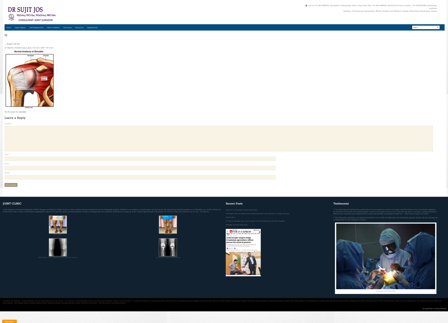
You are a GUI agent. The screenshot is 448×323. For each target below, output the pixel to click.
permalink (22, 112)
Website (7, 173)
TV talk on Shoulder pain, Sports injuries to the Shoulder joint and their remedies (255, 221)
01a (6, 112)
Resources (79, 28)
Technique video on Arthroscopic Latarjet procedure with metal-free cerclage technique (257, 213)
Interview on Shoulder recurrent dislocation (241, 210)
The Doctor (67, 28)
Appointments (92, 28)
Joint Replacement (36, 28)
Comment (8, 124)
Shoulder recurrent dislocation (237, 225)
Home (9, 28)
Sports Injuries (20, 28)
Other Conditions (53, 28)
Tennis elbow (230, 217)
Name (7, 154)
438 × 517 (45, 48)
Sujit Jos (10, 48)
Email (7, 164)
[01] (30, 79)
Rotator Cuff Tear (12, 44)
